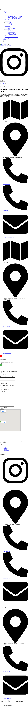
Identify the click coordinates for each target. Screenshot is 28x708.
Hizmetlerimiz (6, 38)
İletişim (4, 39)
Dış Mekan (10, 24)
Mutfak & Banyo (11, 33)
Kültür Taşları (8, 21)
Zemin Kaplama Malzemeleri (11, 37)
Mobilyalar (7, 29)
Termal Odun (8, 22)
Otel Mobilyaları (11, 30)
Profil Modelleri (11, 28)
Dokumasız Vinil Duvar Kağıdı (15, 16)
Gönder (2, 408)
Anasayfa (5, 11)
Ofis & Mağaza (11, 32)
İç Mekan (10, 23)
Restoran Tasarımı (12, 34)
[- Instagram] (15, 484)
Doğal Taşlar (8, 19)
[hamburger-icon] (0, 9)
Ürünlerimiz (5, 13)
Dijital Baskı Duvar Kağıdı (14, 18)
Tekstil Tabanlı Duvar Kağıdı (14, 17)
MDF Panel (7, 26)
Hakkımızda (5, 12)
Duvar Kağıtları (8, 15)
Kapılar (7, 35)
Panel (9, 27)
